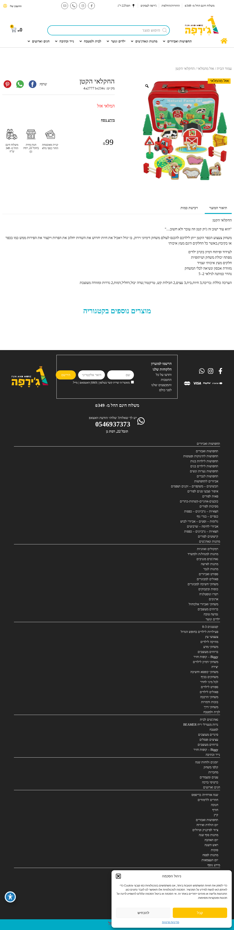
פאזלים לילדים (209, 692)
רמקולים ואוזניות (207, 549)
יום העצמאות (210, 860)
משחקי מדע (210, 647)
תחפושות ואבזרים (207, 451)
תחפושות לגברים (207, 476)
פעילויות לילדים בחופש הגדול (199, 632)
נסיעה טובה (211, 614)
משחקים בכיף (209, 677)
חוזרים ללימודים (208, 800)
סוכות (214, 850)
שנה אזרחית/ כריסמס (204, 795)
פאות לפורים (210, 496)
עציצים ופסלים (208, 739)
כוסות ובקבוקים (208, 589)
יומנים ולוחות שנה (206, 762)
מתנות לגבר (210, 569)
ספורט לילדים (209, 687)
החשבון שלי (15, 6)
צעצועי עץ (211, 637)
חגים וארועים (211, 787)
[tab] (218, 208)
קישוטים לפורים (208, 536)
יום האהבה (211, 840)
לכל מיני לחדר (209, 682)
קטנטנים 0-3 (210, 627)
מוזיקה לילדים (209, 642)
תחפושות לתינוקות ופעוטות (200, 456)
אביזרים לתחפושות (206, 481)
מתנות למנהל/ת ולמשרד (203, 554)
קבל (200, 913)
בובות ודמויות (209, 702)
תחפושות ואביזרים (208, 443)
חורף (215, 810)
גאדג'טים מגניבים (207, 559)
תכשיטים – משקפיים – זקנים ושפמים (194, 486)
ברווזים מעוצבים (208, 609)
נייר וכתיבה (213, 754)
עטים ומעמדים (209, 777)
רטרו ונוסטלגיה (208, 594)
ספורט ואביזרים (208, 574)
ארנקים (213, 599)
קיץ (216, 815)
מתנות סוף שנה (208, 835)
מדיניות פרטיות (170, 922)
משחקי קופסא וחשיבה (204, 672)
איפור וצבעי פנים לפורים (202, 491)
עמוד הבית (224, 68)
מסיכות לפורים (208, 506)
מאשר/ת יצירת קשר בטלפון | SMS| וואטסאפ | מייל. (101, 382)
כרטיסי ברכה (210, 782)
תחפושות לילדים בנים (204, 466)
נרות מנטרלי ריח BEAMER (200, 724)
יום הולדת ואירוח (207, 825)
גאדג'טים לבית (209, 719)
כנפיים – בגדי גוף (207, 516)
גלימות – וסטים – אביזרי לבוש (199, 521)
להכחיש (143, 913)
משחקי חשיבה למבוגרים (203, 584)
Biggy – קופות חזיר (206, 657)
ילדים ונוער (213, 619)
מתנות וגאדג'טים (209, 541)
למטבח (214, 729)
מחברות (213, 772)
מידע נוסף (213, 865)
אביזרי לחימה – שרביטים (202, 526)
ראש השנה (211, 845)
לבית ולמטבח (211, 712)
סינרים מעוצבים (208, 734)
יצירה (214, 667)
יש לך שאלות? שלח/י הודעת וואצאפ (113, 418)
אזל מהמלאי (205, 68)
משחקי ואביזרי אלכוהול (203, 604)
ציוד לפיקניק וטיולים (205, 830)
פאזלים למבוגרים (207, 579)
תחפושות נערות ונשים (204, 471)
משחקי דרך (211, 707)
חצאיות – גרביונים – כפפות (201, 511)
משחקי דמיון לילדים (205, 662)
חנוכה (214, 805)
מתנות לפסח (210, 855)
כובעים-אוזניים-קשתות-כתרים (199, 501)
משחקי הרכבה (209, 697)
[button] (118, 876)
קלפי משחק (211, 767)
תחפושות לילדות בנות (204, 461)
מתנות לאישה (209, 564)
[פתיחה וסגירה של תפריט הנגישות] (10, 896)
